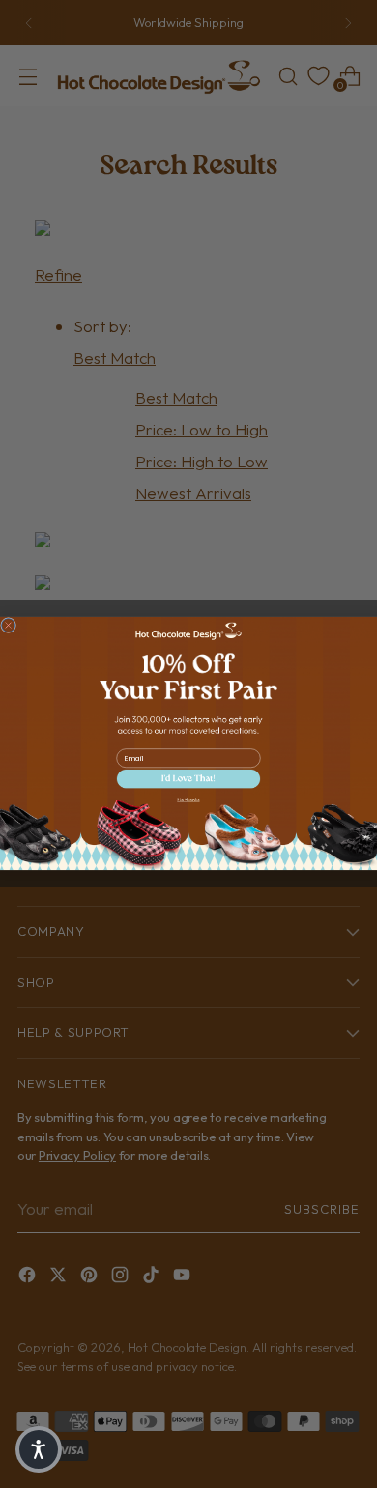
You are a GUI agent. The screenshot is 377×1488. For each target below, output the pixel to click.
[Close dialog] (8, 625)
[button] (188, 780)
